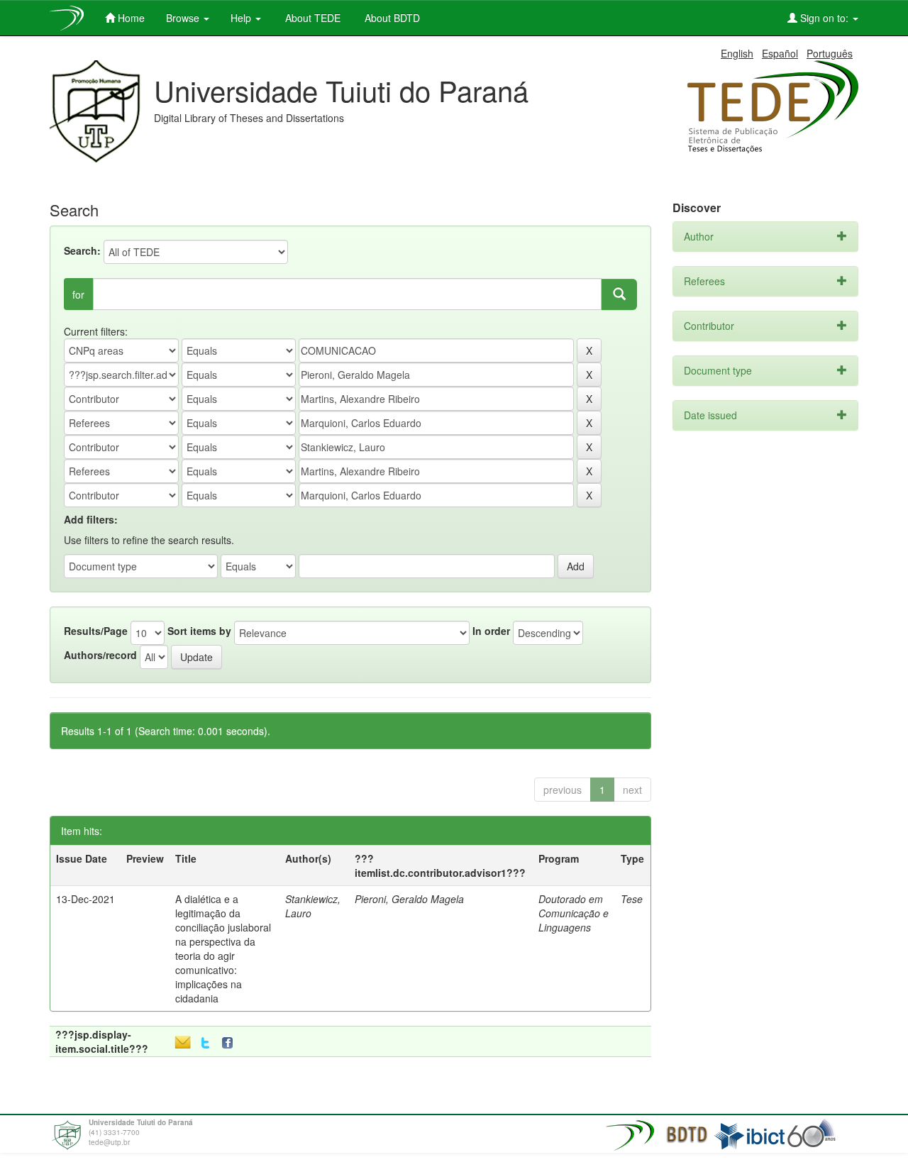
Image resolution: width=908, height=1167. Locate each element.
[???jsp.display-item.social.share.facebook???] (230, 1043)
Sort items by (199, 631)
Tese (632, 899)
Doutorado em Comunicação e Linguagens (573, 913)
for (78, 294)
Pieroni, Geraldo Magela (409, 899)
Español (780, 53)
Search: (82, 250)
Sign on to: (824, 18)
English (737, 53)
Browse (184, 18)
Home (130, 18)
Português (830, 53)
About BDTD (391, 18)
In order (491, 631)
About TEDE (311, 18)
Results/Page (96, 631)
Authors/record (100, 655)
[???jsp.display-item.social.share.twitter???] (205, 1043)
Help (242, 18)
